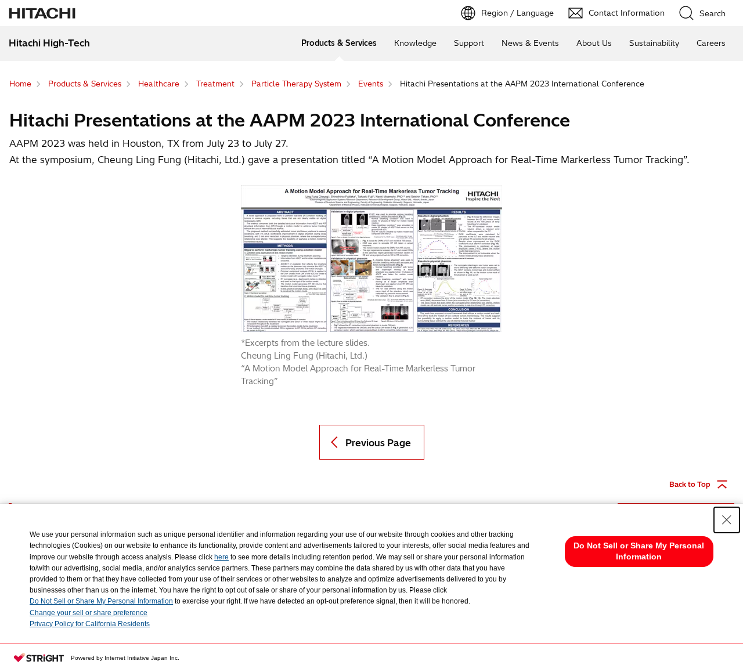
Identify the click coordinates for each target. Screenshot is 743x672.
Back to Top (689, 484)
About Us (594, 43)
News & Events (530, 43)
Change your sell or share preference (88, 613)
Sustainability (654, 43)
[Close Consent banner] (727, 520)
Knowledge (415, 43)
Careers (711, 43)
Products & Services (339, 43)
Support (469, 43)
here (221, 557)
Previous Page (378, 443)
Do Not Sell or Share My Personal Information (101, 601)
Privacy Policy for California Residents (90, 624)
